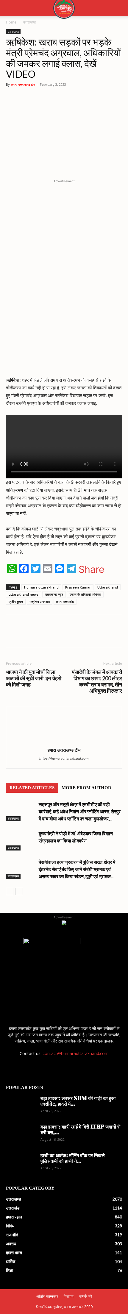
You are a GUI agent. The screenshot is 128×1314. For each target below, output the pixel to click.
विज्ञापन (69, 1296)
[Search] (119, 8)
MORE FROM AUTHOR (86, 787)
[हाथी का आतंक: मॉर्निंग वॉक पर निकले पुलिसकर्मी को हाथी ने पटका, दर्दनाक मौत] (21, 1163)
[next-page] (19, 891)
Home (11, 22)
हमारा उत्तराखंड (65, 601)
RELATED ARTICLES (32, 787)
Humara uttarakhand (41, 587)
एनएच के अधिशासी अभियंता (85, 594)
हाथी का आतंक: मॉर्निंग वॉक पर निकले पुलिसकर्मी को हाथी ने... (72, 1159)
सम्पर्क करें (85, 1296)
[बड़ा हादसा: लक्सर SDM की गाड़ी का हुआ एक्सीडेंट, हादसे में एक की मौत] (21, 1106)
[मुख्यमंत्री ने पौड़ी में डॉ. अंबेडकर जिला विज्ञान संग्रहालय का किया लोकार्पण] (21, 840)
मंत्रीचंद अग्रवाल (39, 601)
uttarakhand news (23, 594)
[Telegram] (72, 636)
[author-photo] (64, 741)
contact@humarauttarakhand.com (76, 1053)
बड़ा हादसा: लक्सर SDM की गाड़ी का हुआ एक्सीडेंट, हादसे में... (77, 1102)
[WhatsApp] (31, 636)
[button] (10, 8)
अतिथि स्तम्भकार (47, 1296)
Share (91, 569)
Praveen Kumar (78, 587)
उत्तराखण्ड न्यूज (54, 594)
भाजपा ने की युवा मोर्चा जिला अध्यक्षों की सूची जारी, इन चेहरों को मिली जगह (33, 678)
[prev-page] (9, 891)
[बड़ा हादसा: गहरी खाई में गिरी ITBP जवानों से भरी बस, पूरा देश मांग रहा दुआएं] (21, 1135)
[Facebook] (44, 636)
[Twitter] (58, 636)
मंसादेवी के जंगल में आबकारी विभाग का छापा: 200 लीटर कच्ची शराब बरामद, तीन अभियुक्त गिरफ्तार (97, 681)
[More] (99, 636)
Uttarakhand (107, 587)
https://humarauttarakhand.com (64, 758)
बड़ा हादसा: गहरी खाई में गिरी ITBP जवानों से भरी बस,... (80, 1130)
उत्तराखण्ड (29, 22)
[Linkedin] (85, 636)
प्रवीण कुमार (16, 601)
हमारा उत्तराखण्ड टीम (23, 84)
